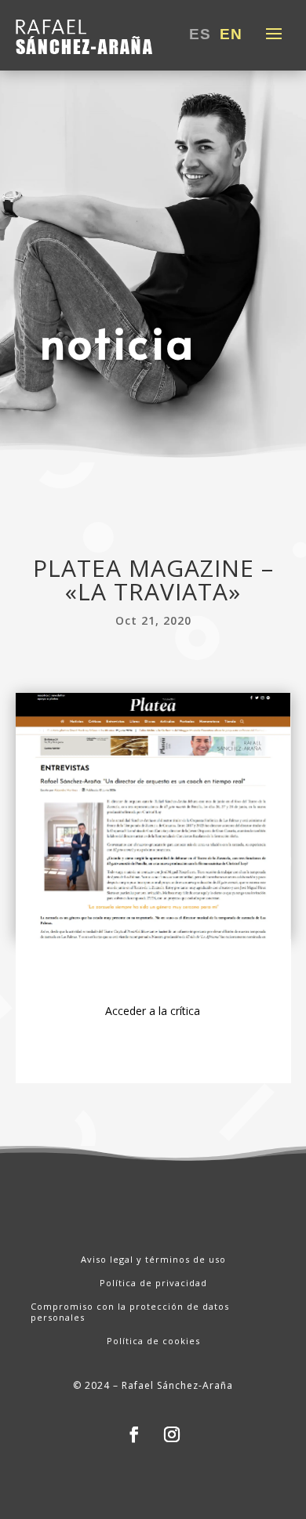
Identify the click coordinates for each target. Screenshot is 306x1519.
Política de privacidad (153, 1283)
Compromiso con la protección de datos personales (130, 1312)
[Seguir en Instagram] (172, 1434)
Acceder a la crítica (152, 1010)
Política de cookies (153, 1341)
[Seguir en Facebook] (134, 1434)
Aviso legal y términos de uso (153, 1259)
